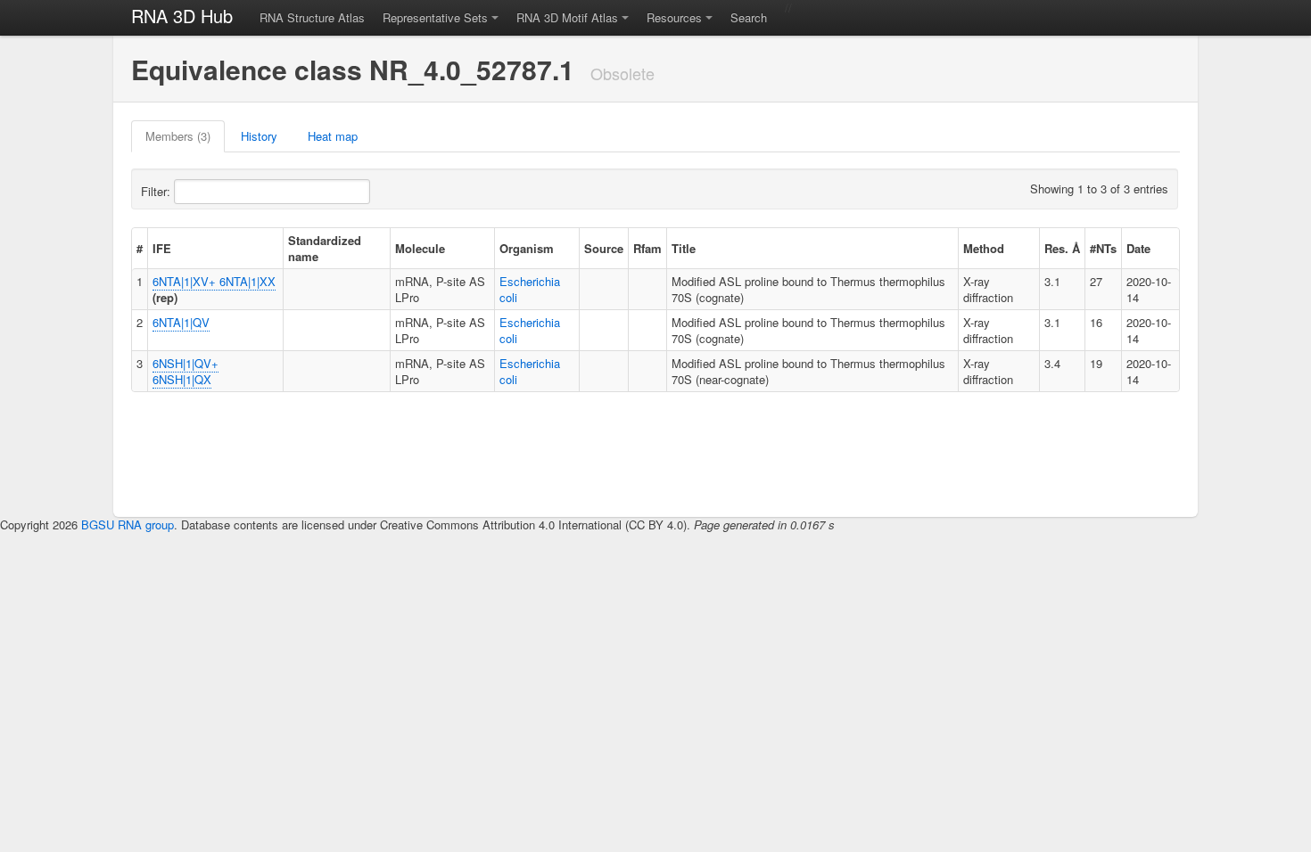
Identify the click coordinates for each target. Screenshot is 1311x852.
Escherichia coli (529, 289)
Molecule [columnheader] (420, 248)
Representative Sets (435, 17)
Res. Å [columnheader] (1062, 248)
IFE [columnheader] (162, 248)
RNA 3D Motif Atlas (567, 17)
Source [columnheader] (603, 248)
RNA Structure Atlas (312, 17)
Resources (674, 17)
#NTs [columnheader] (1103, 248)
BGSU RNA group (127, 524)
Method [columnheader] (983, 248)
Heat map (333, 135)
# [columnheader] (139, 248)
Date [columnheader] (1138, 248)
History (259, 135)
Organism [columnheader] (526, 248)
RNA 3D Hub (182, 16)
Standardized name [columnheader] (324, 248)
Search (748, 17)
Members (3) (177, 135)
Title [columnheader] (684, 248)
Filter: (157, 191)
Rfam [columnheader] (647, 248)
